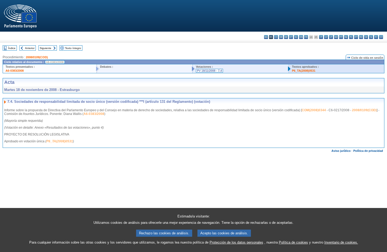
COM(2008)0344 (314, 110)
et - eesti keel (291, 37)
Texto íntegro (73, 48)
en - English (301, 37)
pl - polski (351, 37)
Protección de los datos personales (236, 242)
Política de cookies (293, 242)
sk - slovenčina (366, 37)
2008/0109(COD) (37, 57)
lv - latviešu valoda (326, 37)
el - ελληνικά (296, 37)
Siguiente (45, 48)
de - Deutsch (286, 37)
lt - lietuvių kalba (331, 37)
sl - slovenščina (371, 37)
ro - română (361, 37)
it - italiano (321, 37)
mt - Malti (341, 37)
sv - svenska (381, 37)
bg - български (266, 37)
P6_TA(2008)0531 (303, 70)
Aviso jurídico (341, 150)
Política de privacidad (368, 150)
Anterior (29, 48)
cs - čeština (276, 37)
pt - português (356, 37)
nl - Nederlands (346, 37)
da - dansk (281, 37)
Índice (12, 48)
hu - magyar (336, 37)
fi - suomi (376, 37)
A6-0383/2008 (15, 70)
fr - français (306, 37)
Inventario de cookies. (341, 242)
